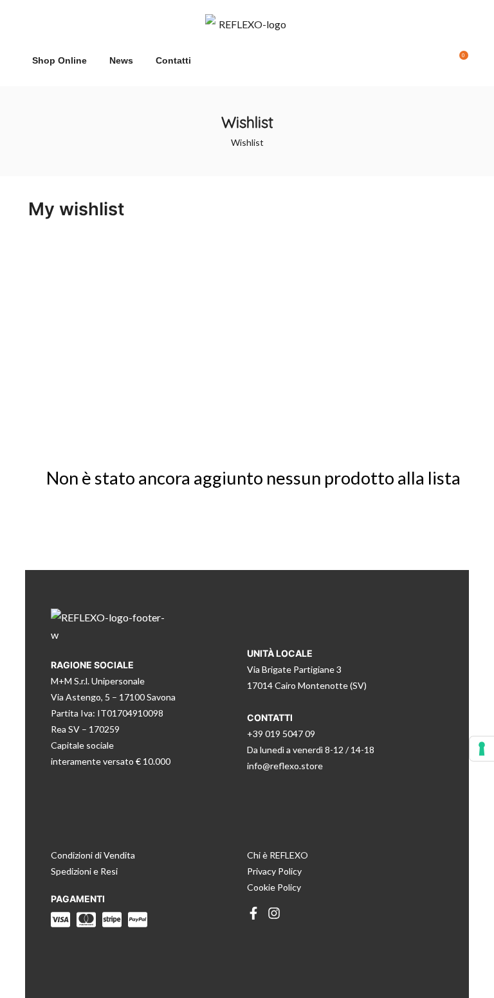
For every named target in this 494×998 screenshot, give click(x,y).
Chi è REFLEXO (277, 855)
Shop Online (59, 60)
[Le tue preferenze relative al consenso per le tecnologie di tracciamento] (482, 748)
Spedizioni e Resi (84, 871)
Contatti (173, 60)
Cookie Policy (274, 887)
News (121, 60)
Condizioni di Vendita (93, 855)
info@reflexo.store (285, 765)
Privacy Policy (274, 871)
